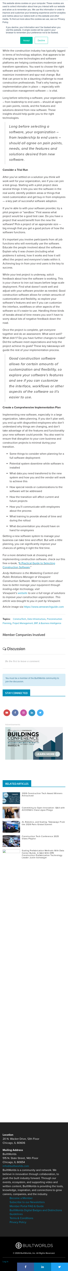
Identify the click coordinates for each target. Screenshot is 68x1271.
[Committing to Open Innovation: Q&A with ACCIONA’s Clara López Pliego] (12, 812)
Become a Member (21, 1198)
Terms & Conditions (21, 1218)
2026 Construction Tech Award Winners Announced (42, 794)
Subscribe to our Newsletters (27, 1202)
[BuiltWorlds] (34, 1245)
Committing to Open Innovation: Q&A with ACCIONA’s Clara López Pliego (43, 809)
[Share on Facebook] (25, 1267)
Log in (5, 1261)
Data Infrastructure (36, 619)
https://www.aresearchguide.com (44, 607)
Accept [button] (26, 40)
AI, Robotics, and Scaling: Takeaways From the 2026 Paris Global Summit (43, 823)
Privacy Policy (18, 1222)
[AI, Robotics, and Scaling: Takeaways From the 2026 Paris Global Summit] (12, 827)
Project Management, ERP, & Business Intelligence (37, 623)
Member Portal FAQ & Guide (27, 1206)
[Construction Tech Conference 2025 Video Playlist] (12, 841)
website (22, 593)
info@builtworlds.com (16, 1166)
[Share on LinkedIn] (42, 1267)
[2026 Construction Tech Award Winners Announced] (12, 798)
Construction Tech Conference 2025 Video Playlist (40, 837)
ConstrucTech (19, 619)
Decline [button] (41, 40)
